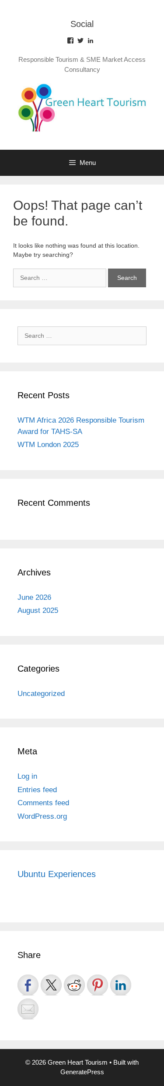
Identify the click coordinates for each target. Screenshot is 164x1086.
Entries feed (37, 790)
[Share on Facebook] (27, 985)
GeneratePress (82, 1072)
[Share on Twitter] (51, 985)
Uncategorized (41, 693)
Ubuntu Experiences (56, 874)
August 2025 (37, 610)
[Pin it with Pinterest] (97, 985)
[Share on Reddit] (74, 985)
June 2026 (34, 597)
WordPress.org (42, 816)
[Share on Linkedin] (120, 985)
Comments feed (43, 803)
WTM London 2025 (48, 444)
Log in (27, 776)
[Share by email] (27, 1009)
